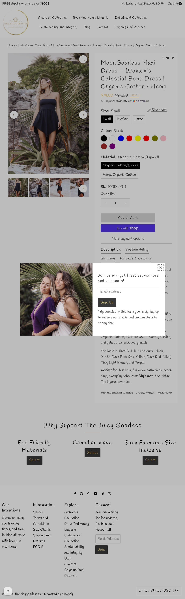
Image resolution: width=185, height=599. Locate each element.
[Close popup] (161, 267)
